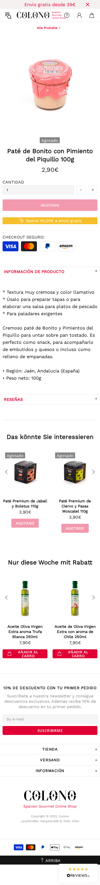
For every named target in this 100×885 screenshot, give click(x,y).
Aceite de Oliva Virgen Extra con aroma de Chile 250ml (75, 631)
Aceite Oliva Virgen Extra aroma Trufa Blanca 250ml (25, 631)
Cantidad (13, 182)
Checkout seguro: (24, 237)
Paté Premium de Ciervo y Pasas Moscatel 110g (75, 506)
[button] (78, 873)
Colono (20, 15)
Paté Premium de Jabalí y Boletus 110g (25, 503)
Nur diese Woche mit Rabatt (50, 562)
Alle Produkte (47, 28)
